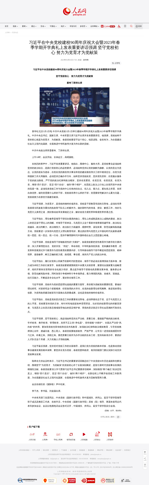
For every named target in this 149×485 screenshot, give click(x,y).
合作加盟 (73, 450)
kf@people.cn (54, 459)
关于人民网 (36, 450)
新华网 (85, 60)
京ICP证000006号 (106, 467)
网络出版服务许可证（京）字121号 (87, 467)
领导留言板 (71, 440)
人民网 (7, 32)
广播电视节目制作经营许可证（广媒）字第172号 (102, 463)
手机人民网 (58, 440)
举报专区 (73, 26)
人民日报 (32, 440)
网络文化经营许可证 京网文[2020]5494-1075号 (58, 467)
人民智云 (96, 440)
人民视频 (83, 440)
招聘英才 (55, 450)
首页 (6, 26)
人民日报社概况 (24, 450)
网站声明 (100, 450)
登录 (140, 26)
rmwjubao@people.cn (104, 459)
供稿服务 (82, 450)
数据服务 (91, 450)
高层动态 (15, 32)
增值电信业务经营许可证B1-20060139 (71, 463)
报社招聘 (46, 450)
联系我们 (127, 450)
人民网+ (45, 440)
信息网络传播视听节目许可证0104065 (29, 467)
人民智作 (109, 440)
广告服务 (64, 450)
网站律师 (109, 450)
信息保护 (118, 450)
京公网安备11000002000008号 (123, 467)
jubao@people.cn (96, 454)
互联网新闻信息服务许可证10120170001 (43, 463)
